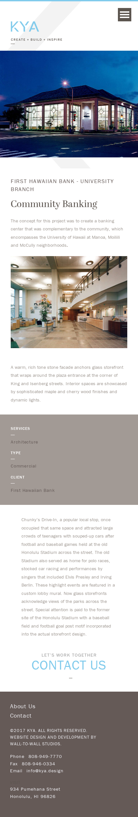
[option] (69, 104)
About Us (22, 706)
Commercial (24, 466)
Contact (21, 715)
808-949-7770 (45, 756)
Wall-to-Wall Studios (35, 744)
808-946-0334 (38, 764)
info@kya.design (45, 771)
